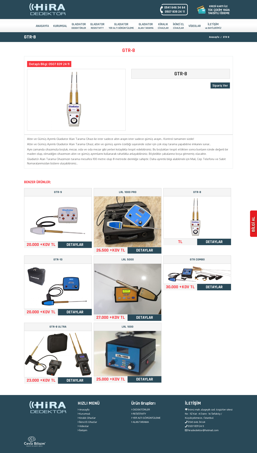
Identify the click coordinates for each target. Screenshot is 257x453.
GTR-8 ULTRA (57, 327)
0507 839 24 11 (175, 12)
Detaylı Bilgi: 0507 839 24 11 (49, 64)
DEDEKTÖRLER (141, 409)
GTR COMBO (197, 260)
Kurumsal (84, 413)
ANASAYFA (42, 26)
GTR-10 (57, 260)
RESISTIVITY (139, 413)
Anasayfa (214, 37)
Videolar (84, 426)
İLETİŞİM (213, 26)
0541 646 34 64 (174, 7)
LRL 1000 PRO (127, 192)
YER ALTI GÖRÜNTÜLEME (146, 417)
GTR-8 (226, 37)
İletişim (83, 430)
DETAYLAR (75, 244)
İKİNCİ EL (178, 26)
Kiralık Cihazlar (87, 417)
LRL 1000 (127, 327)
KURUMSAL (60, 26)
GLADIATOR (78, 26)
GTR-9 (58, 192)
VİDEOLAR (195, 26)
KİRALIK (163, 26)
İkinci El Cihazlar (88, 421)
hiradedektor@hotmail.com (202, 430)
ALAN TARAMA (140, 421)
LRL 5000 (128, 260)
